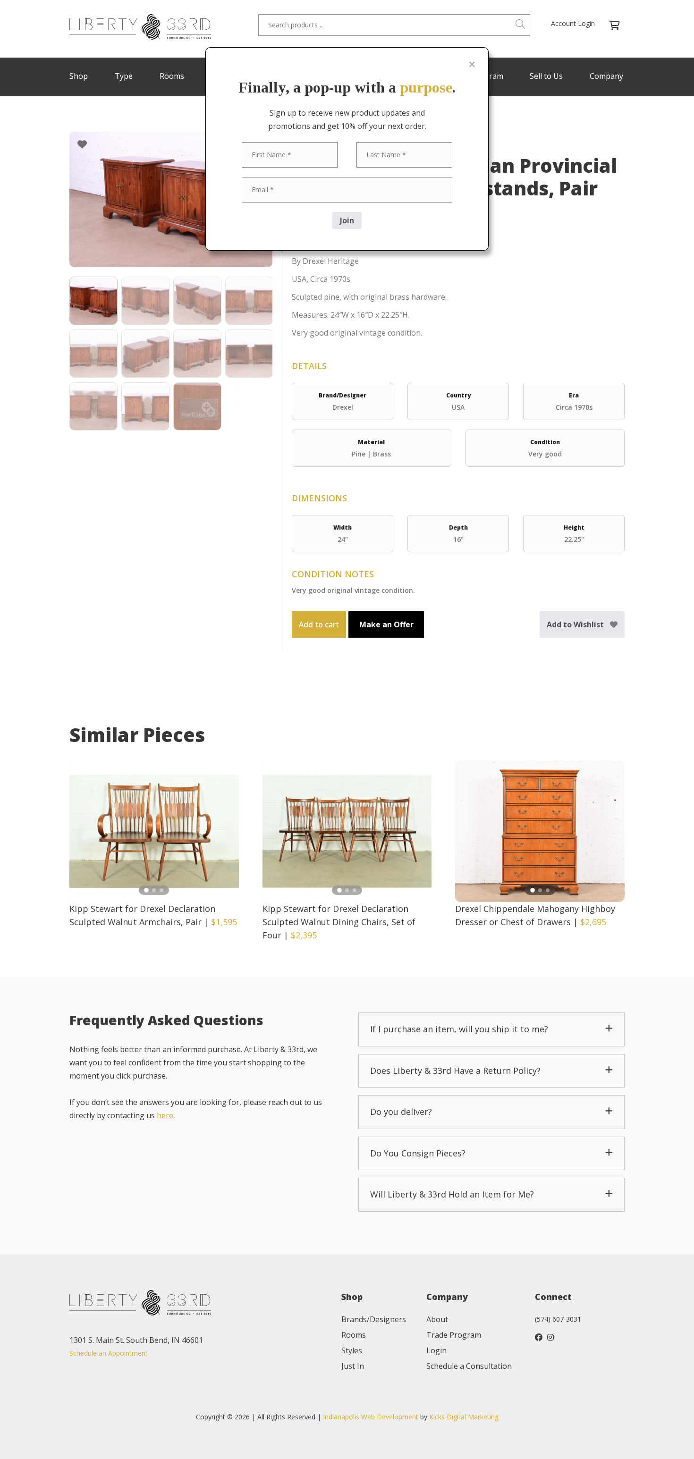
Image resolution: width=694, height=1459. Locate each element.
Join (347, 220)
